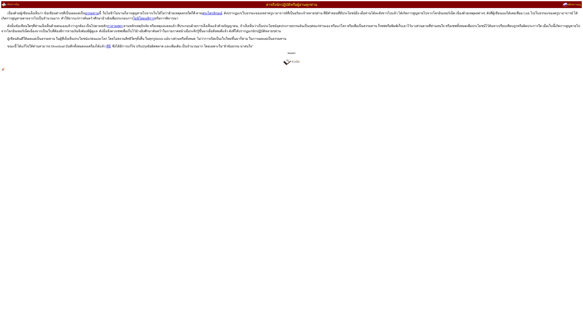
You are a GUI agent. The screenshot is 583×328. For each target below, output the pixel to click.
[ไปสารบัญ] (287, 61)
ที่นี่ (108, 46)
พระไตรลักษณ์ (212, 13)
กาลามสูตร (115, 26)
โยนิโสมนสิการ (144, 18)
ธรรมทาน (92, 13)
